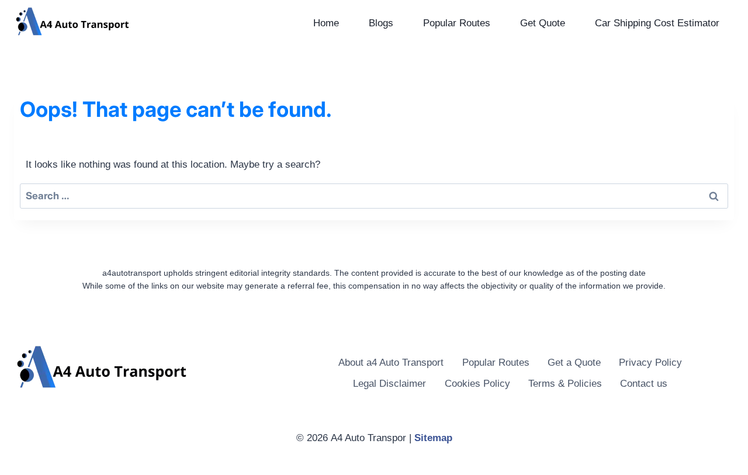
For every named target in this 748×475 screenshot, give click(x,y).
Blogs (381, 23)
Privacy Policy (650, 362)
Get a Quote (574, 362)
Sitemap (433, 437)
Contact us (643, 383)
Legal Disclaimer (389, 383)
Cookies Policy (477, 383)
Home (326, 23)
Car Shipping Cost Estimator (657, 23)
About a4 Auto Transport (391, 362)
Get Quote (542, 23)
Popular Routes (456, 23)
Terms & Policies (565, 383)
